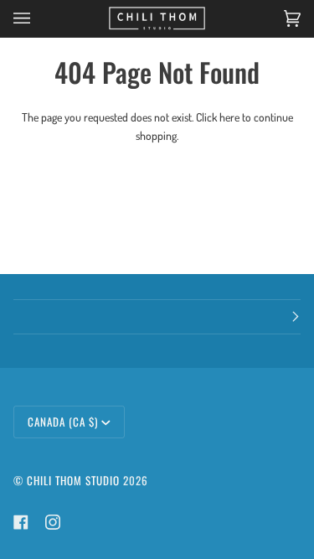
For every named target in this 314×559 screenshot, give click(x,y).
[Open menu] (38, 18)
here (229, 117)
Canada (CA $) (63, 421)
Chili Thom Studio (73, 480)
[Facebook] (20, 522)
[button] (157, 316)
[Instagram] (52, 522)
